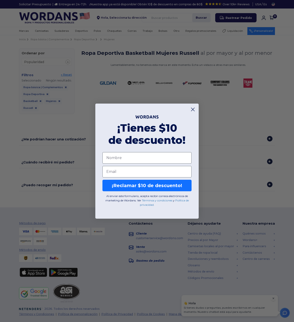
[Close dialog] (193, 109)
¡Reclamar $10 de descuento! (147, 185)
